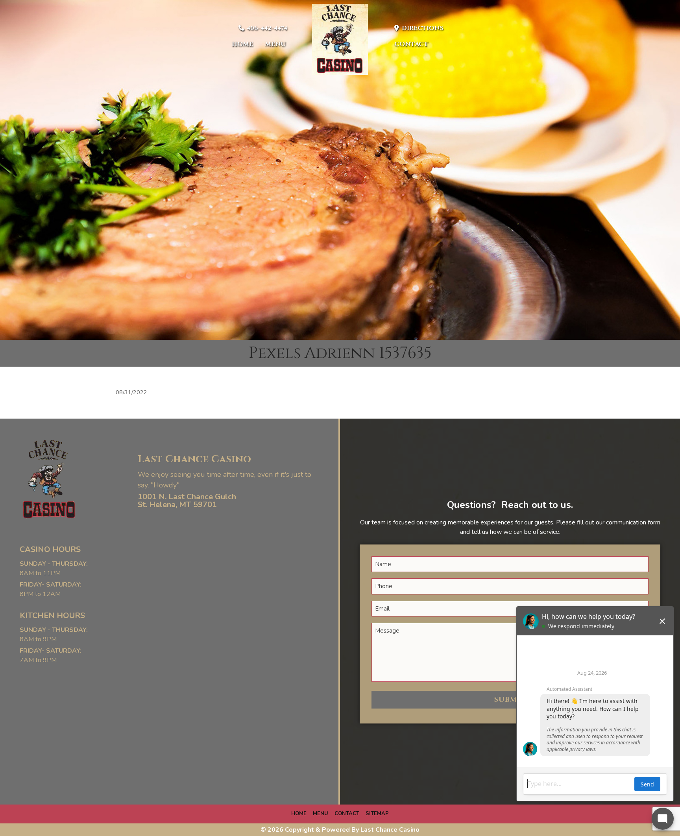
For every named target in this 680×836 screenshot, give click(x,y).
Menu (275, 44)
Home (242, 44)
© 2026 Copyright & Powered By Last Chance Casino (340, 829)
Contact (411, 44)
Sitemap (377, 813)
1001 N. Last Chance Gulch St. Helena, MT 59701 (187, 500)
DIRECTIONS (421, 28)
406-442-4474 (266, 28)
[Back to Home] (340, 39)
